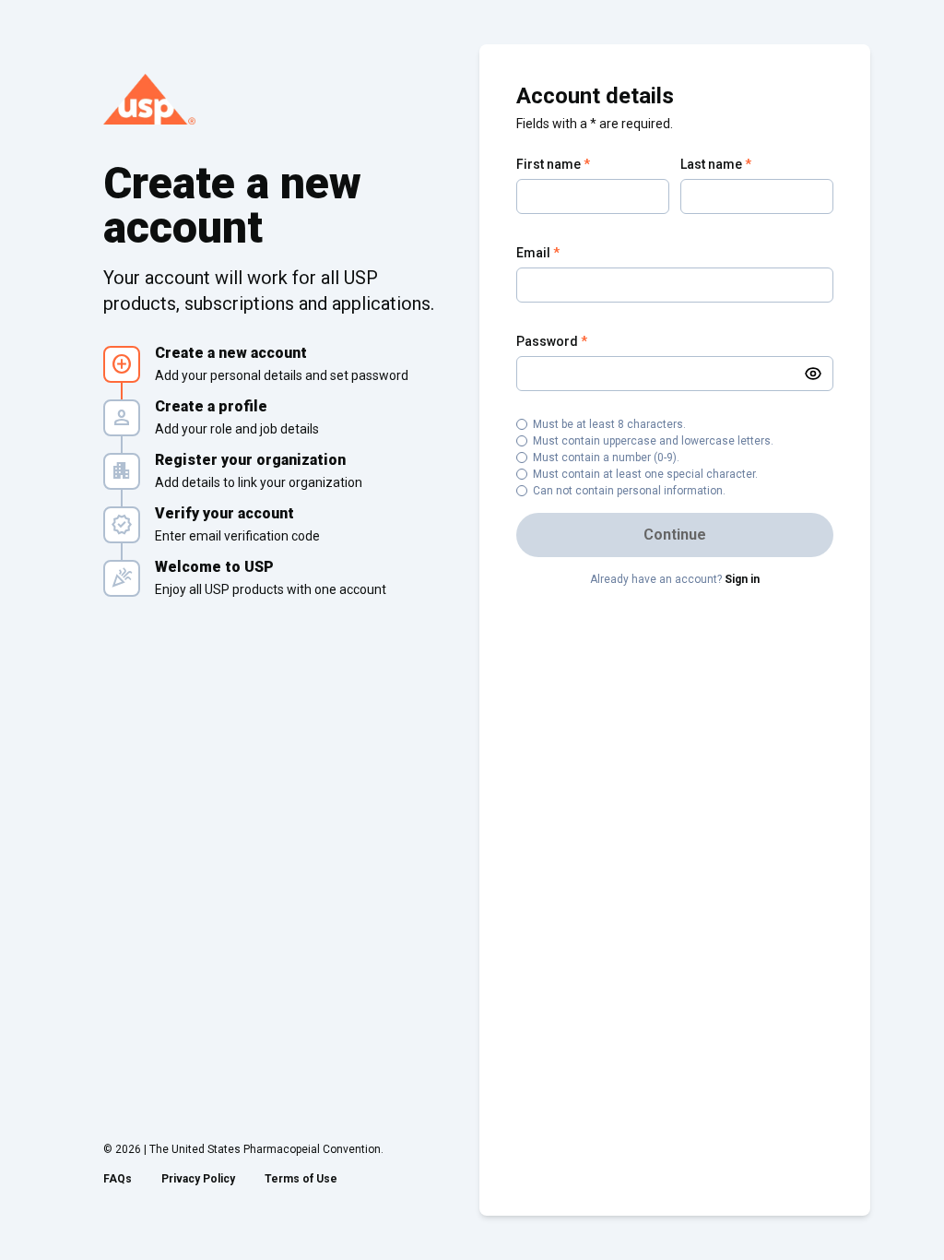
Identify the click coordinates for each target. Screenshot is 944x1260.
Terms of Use (301, 1178)
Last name (715, 164)
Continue (674, 534)
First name (553, 164)
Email (538, 252)
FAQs (117, 1178)
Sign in (742, 579)
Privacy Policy (198, 1178)
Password (551, 341)
